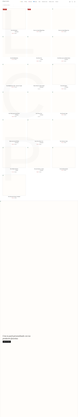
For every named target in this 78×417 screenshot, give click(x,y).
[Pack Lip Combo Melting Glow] (63, 18)
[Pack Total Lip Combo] (63, 129)
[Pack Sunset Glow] (39, 102)
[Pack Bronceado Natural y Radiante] (14, 185)
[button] (21, 1)
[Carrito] (74, 1)
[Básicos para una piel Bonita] (14, 129)
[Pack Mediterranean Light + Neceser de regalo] (14, 74)
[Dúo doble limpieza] (63, 74)
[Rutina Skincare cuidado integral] (39, 74)
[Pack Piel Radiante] (14, 18)
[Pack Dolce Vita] (39, 46)
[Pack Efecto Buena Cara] (39, 129)
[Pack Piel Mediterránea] (14, 46)
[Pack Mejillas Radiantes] (14, 157)
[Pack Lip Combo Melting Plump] (39, 18)
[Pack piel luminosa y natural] (39, 157)
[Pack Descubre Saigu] (63, 102)
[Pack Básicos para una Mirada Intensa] (63, 46)
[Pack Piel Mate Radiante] (63, 157)
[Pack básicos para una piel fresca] (14, 102)
